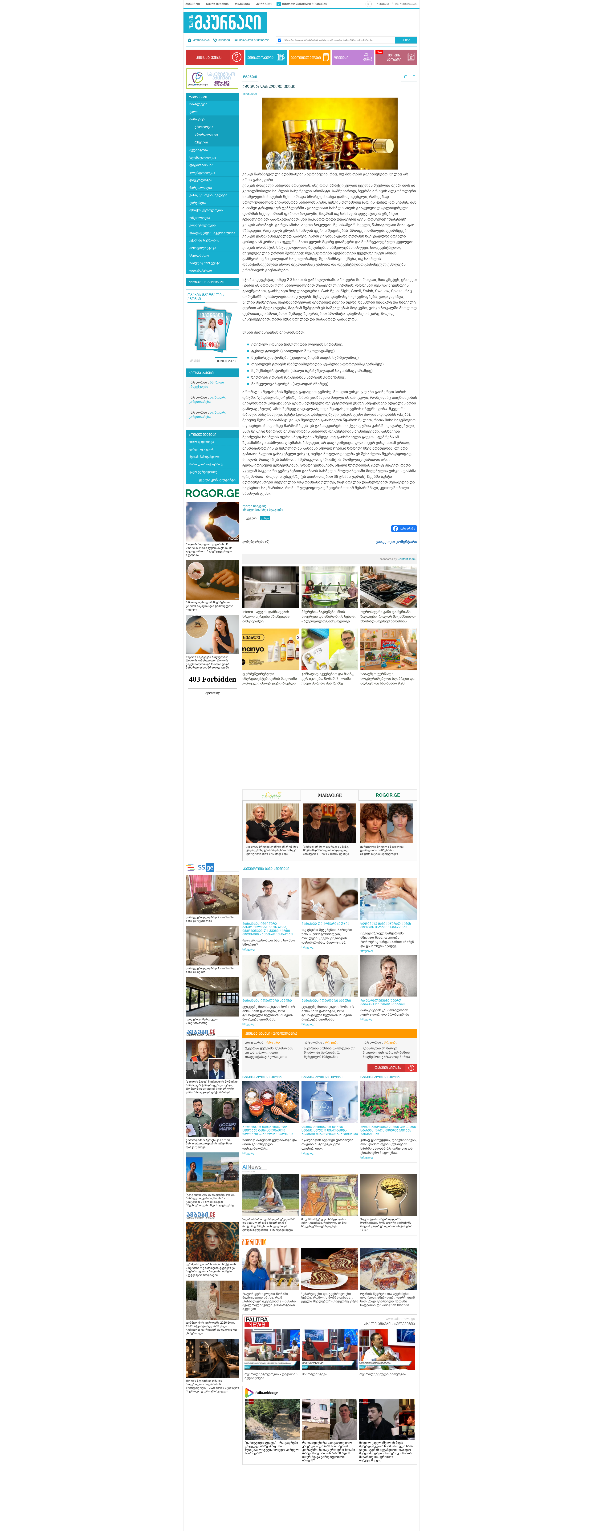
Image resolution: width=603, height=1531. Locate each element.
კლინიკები (201, 40)
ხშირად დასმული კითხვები (304, 4)
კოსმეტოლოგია (202, 225)
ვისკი (265, 518)
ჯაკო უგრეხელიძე (203, 472)
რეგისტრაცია (406, 4)
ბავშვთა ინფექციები (206, 384)
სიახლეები (198, 104)
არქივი (194, 361)
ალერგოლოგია (202, 172)
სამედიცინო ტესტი (204, 263)
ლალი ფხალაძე (201, 449)
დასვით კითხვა (388, 1067)
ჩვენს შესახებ (217, 4)
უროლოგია (204, 127)
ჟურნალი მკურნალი (253, 40)
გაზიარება (407, 528)
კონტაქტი (264, 4)
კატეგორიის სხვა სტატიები (266, 868)
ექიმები (223, 40)
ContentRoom (398, 559)
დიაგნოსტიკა (200, 270)
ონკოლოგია (199, 218)
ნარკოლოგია (200, 188)
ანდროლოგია (206, 134)
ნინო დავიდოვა (201, 442)
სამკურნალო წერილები (262, 1077)
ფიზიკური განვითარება (208, 399)
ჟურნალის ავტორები (206, 282)
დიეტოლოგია (200, 180)
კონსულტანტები (202, 434)
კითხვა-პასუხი (201, 373)
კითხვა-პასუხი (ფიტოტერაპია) (271, 1033)
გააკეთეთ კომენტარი (396, 541)
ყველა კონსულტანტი (217, 480)
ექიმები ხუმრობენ (204, 240)
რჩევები (201, 142)
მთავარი (192, 4)
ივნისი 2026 (226, 361)
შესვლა (383, 4)
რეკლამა (242, 4)
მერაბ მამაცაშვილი (204, 457)
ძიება (406, 40)
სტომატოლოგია (202, 157)
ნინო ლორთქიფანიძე (206, 464)
